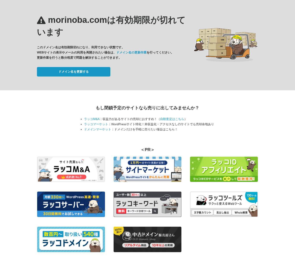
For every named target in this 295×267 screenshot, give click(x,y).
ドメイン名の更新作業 (131, 52)
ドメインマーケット (97, 129)
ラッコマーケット (96, 124)
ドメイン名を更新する (74, 71)
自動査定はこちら (172, 119)
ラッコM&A (92, 119)
